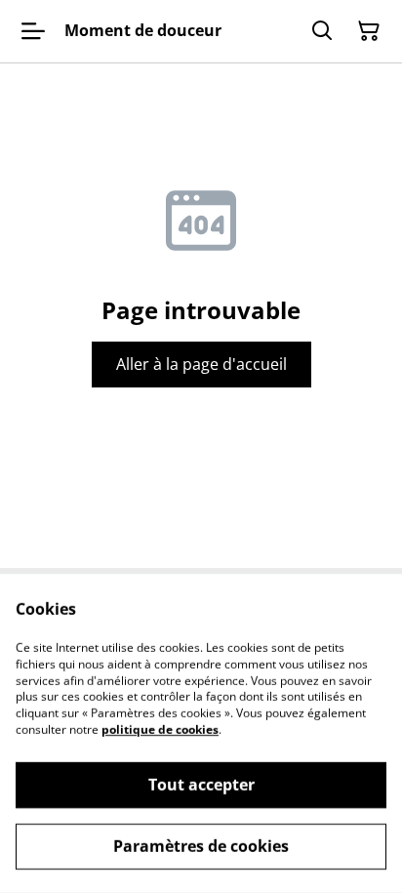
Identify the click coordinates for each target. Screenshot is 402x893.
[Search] (322, 31)
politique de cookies (160, 729)
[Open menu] (33, 31)
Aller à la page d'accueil (201, 364)
